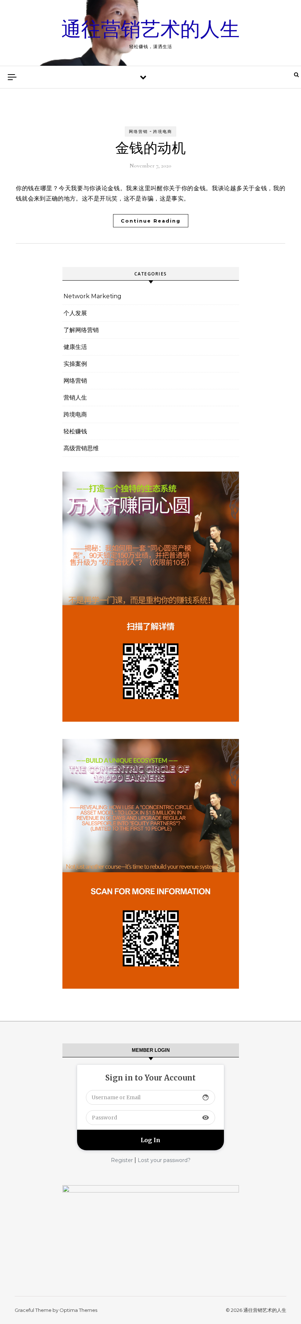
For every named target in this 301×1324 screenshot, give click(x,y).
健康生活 (75, 346)
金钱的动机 (150, 148)
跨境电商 (162, 131)
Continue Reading (151, 221)
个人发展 (75, 313)
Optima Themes (78, 1310)
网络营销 (138, 131)
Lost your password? (164, 1160)
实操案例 (75, 363)
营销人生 (75, 397)
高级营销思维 (81, 448)
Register (122, 1160)
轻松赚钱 (75, 431)
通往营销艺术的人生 (150, 30)
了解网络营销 (81, 330)
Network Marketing (93, 296)
